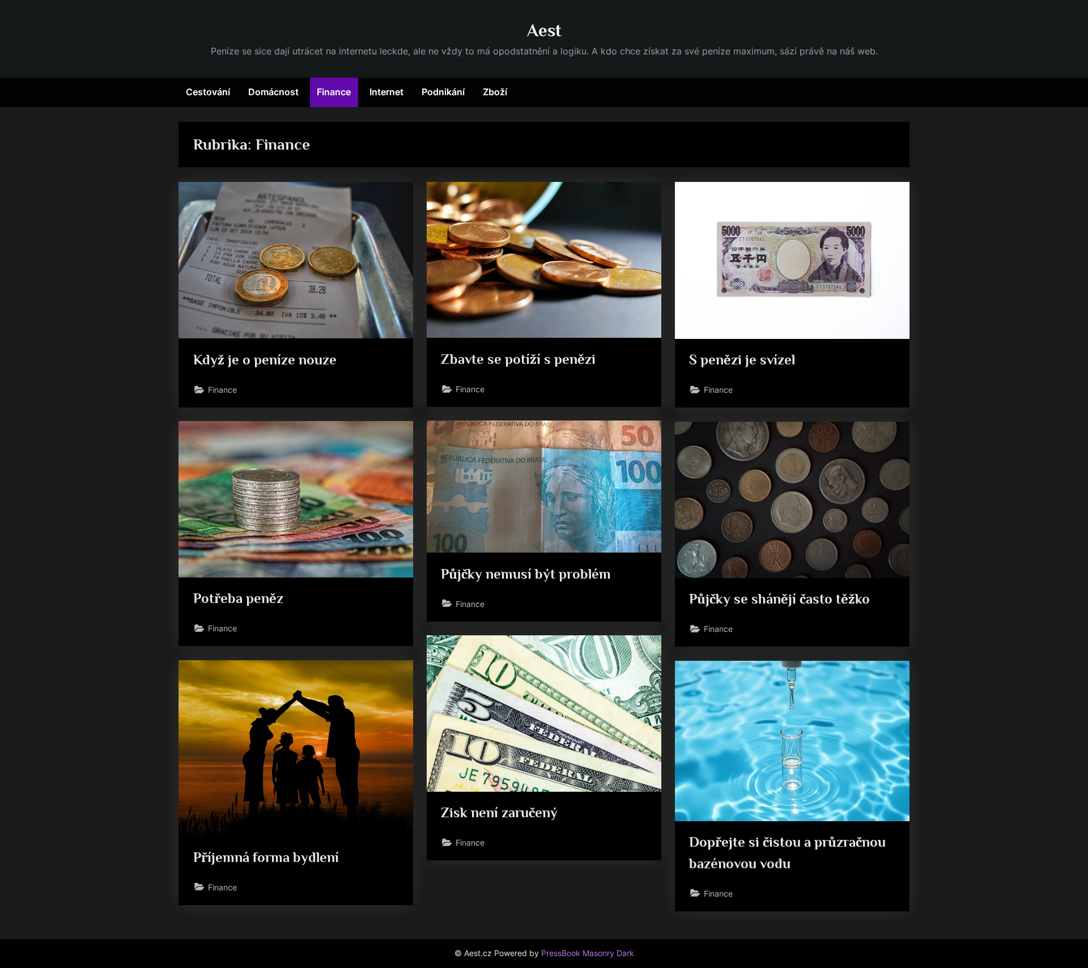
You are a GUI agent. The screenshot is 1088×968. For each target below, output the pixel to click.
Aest (544, 30)
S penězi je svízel (742, 359)
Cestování (208, 91)
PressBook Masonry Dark (587, 953)
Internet (386, 91)
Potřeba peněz (238, 598)
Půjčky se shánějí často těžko (779, 598)
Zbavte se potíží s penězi (518, 359)
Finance (334, 91)
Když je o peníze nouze (265, 359)
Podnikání (443, 91)
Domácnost (273, 91)
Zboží (495, 91)
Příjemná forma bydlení (266, 857)
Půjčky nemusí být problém (526, 573)
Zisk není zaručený (499, 812)
